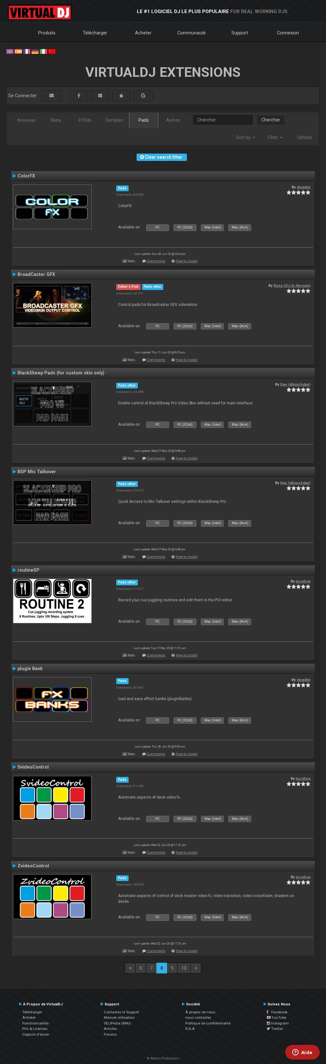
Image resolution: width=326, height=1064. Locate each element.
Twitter (276, 1028)
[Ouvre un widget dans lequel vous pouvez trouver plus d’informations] (302, 1053)
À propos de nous (200, 1012)
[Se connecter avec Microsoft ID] (100, 95)
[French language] (26, 51)
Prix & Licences (34, 1028)
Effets (85, 120)
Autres (173, 120)
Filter (273, 137)
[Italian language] (43, 51)
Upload (304, 137)
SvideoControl (33, 767)
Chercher (270, 119)
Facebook (277, 1012)
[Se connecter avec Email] (51, 95)
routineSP (28, 570)
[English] (9, 51)
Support (239, 32)
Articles (110, 1028)
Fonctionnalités (35, 1023)
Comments (156, 261)
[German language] (35, 51)
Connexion (288, 32)
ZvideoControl (33, 865)
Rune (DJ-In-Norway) (291, 285)
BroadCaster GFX (36, 274)
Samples (114, 120)
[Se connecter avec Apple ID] (121, 95)
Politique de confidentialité (207, 1023)
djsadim (303, 187)
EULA (190, 1028)
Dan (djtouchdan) (295, 384)
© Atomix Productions (163, 1058)
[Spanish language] (18, 51)
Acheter (143, 32)
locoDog (303, 581)
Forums (110, 1034)
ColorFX (26, 175)
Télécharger (95, 32)
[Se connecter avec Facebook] (79, 95)
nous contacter (198, 1017)
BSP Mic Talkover (37, 471)
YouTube (278, 1017)
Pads (143, 120)
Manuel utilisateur (119, 1017)
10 (184, 968)
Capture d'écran (35, 1034)
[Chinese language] (51, 51)
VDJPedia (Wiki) (117, 1023)
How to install (186, 261)
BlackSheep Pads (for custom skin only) (61, 372)
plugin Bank (30, 668)
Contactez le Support (121, 1012)
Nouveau (27, 120)
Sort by (244, 137)
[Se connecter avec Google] (143, 95)
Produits (46, 32)
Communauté (191, 32)
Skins (55, 120)
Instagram (279, 1023)
